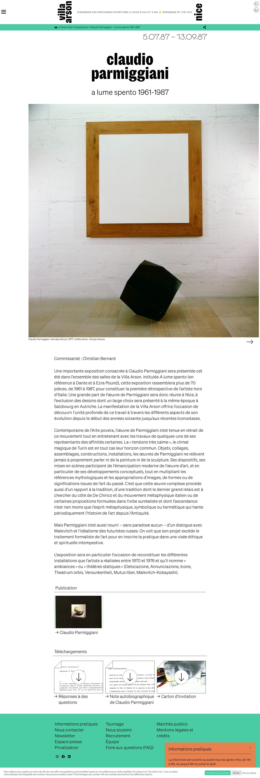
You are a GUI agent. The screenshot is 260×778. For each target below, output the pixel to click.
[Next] (249, 344)
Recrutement (118, 735)
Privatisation (66, 747)
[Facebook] (63, 756)
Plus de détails (249, 773)
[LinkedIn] (69, 756)
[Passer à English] (256, 10)
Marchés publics (172, 724)
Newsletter (65, 735)
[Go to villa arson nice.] (56, 27)
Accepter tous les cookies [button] (218, 773)
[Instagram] (57, 756)
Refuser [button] (236, 773)
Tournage (115, 724)
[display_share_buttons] (204, 27)
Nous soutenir (119, 729)
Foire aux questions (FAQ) (129, 747)
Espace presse (68, 741)
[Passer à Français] (256, 4)
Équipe (112, 741)
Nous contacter (69, 729)
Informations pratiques (76, 724)
